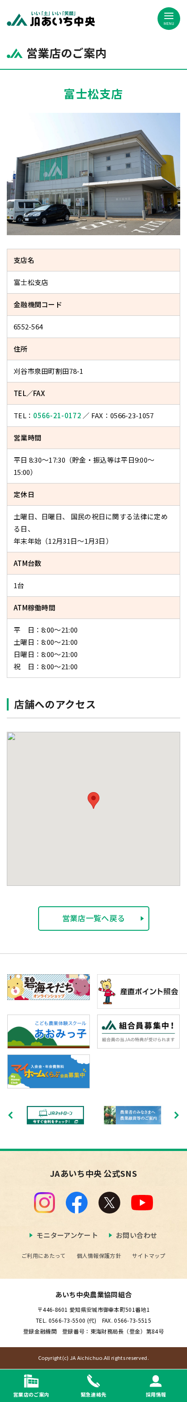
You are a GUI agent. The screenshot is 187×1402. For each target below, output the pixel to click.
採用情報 (156, 1394)
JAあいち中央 (51, 18)
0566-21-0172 (57, 415)
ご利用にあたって (43, 1255)
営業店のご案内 (31, 1394)
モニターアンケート (67, 1235)
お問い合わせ (136, 1235)
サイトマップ (149, 1255)
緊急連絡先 (94, 1394)
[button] (93, 800)
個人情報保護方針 (99, 1255)
